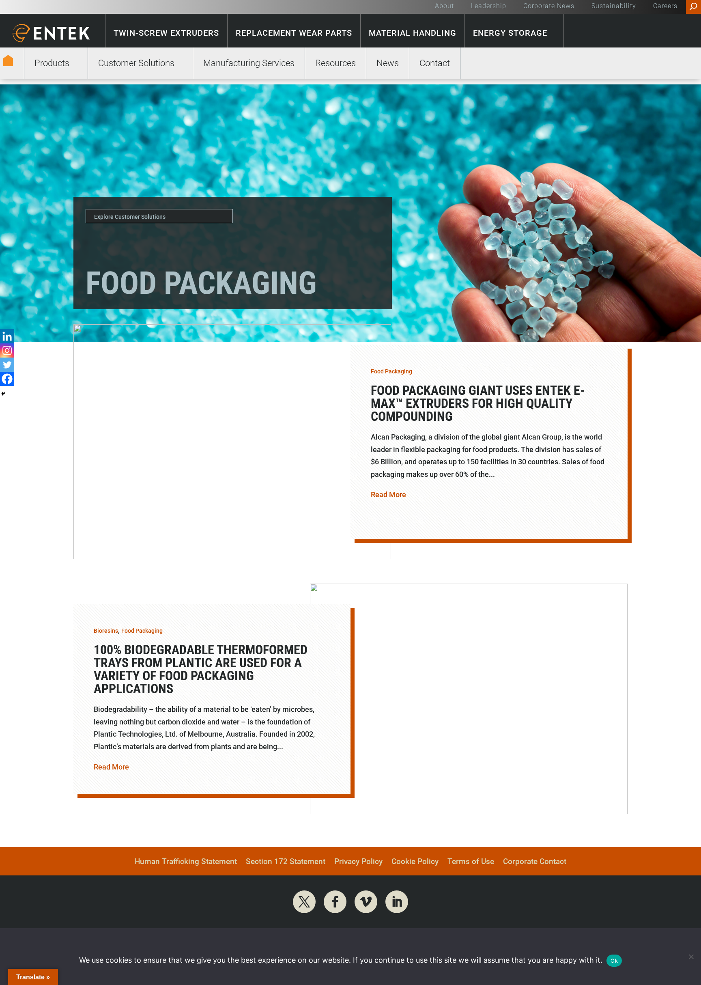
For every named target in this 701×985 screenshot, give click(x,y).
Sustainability (613, 6)
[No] (691, 957)
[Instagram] (7, 350)
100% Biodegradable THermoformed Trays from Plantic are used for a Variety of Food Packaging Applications (200, 669)
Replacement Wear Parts (294, 33)
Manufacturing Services (249, 63)
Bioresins (106, 630)
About (444, 6)
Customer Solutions (136, 63)
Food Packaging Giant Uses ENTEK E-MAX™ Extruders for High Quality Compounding (478, 403)
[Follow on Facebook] (335, 901)
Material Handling (412, 33)
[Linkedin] (7, 336)
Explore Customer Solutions (130, 217)
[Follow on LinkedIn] (396, 901)
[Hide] (3, 393)
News (387, 63)
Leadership (488, 6)
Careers (665, 6)
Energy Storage (510, 33)
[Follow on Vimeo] (366, 901)
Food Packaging (391, 371)
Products (51, 63)
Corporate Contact (534, 862)
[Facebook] (7, 379)
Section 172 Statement (285, 862)
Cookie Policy (415, 862)
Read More (388, 494)
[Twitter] (7, 365)
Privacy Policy (358, 862)
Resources (335, 63)
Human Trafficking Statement (186, 862)
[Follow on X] (304, 901)
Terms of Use (470, 862)
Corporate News (548, 6)
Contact (434, 63)
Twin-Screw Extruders (166, 33)
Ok (614, 960)
